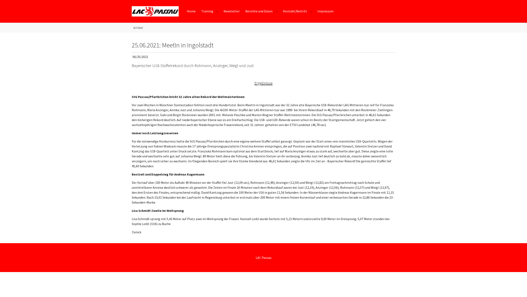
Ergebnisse (263, 83)
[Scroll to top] (518, 288)
